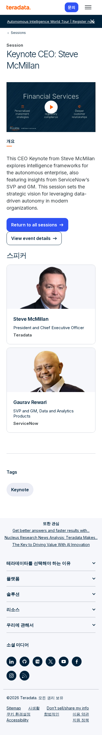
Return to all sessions (34, 224)
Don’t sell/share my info (68, 708)
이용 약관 (81, 714)
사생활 (34, 708)
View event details (31, 238)
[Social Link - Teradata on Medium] (37, 661)
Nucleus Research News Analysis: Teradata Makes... (51, 537)
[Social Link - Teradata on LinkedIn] (11, 661)
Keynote (20, 489)
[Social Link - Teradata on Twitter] (50, 661)
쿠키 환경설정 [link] (18, 714)
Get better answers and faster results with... (51, 530)
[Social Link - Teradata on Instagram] (11, 676)
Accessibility (18, 720)
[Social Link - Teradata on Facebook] (77, 661)
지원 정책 (81, 720)
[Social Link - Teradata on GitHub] (24, 661)
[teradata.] (18, 7)
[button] (51, 107)
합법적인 (51, 714)
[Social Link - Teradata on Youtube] (64, 661)
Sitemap (14, 708)
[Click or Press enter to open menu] (88, 7)
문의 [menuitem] (71, 7)
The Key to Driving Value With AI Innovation (51, 544)
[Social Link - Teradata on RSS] (24, 676)
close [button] (92, 21)
